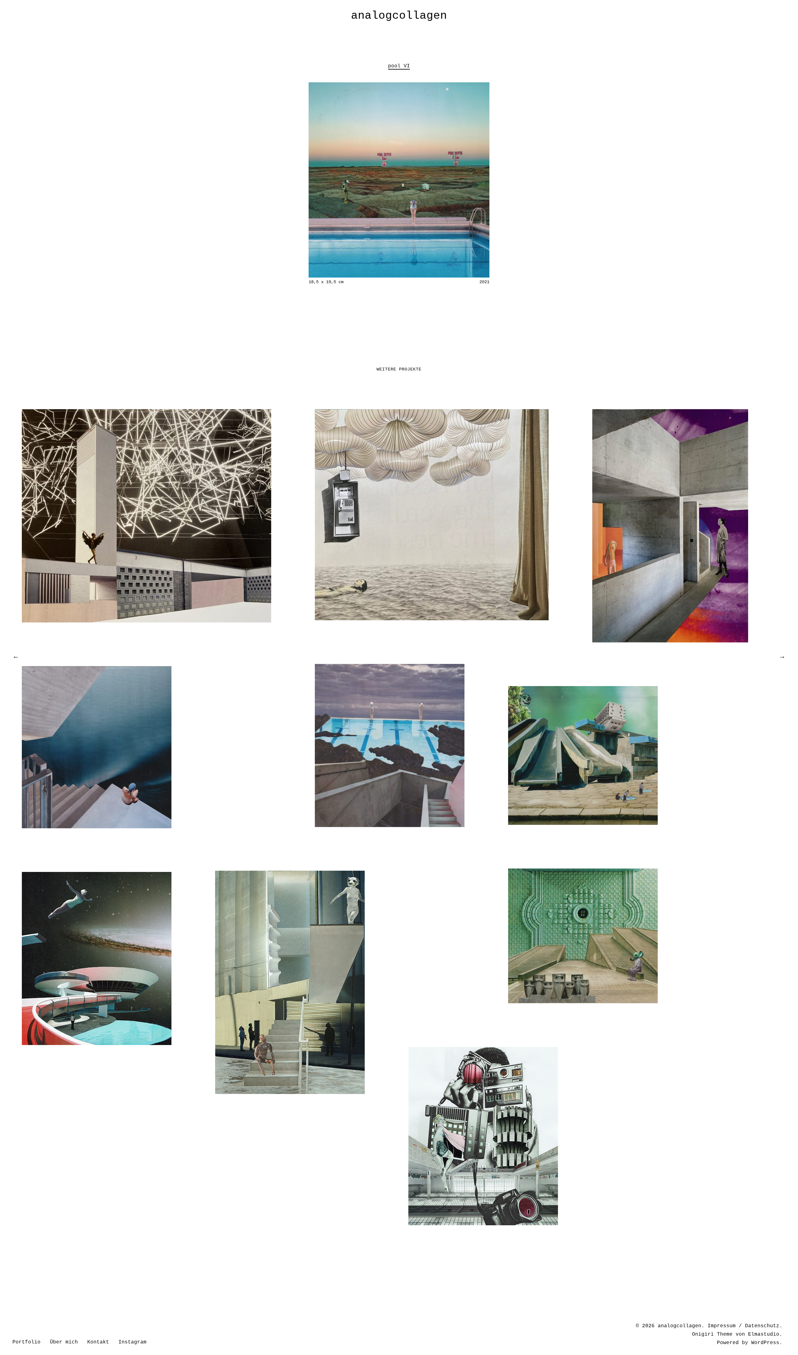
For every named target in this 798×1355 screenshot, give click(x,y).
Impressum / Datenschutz (743, 1326)
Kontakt (98, 1342)
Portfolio (26, 1342)
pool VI (399, 66)
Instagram (132, 1342)
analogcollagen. (681, 1326)
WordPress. (766, 1343)
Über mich (64, 1342)
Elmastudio (763, 1334)
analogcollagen (399, 15)
